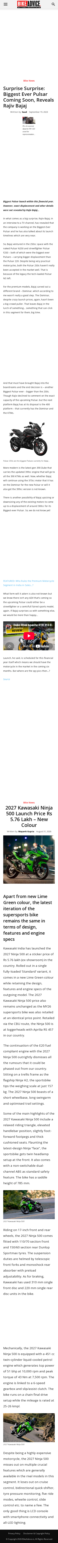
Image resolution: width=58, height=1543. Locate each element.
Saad (24, 112)
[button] (53, 4)
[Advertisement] (29, 39)
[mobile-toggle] (5, 4)
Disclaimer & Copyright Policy (36, 1533)
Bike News (29, 80)
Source (6, 679)
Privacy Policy (14, 1533)
